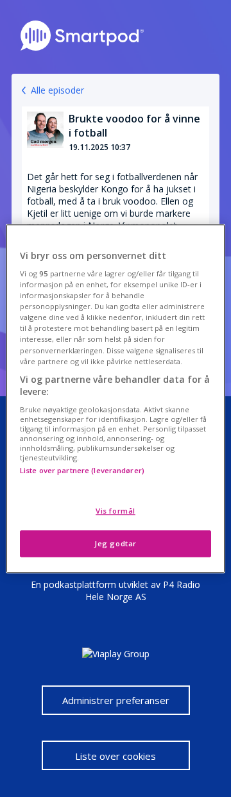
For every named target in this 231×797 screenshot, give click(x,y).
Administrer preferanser (115, 700)
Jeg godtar (115, 543)
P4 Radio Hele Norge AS (143, 590)
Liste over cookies (115, 756)
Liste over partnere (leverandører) (82, 470)
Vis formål (115, 511)
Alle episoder (57, 90)
